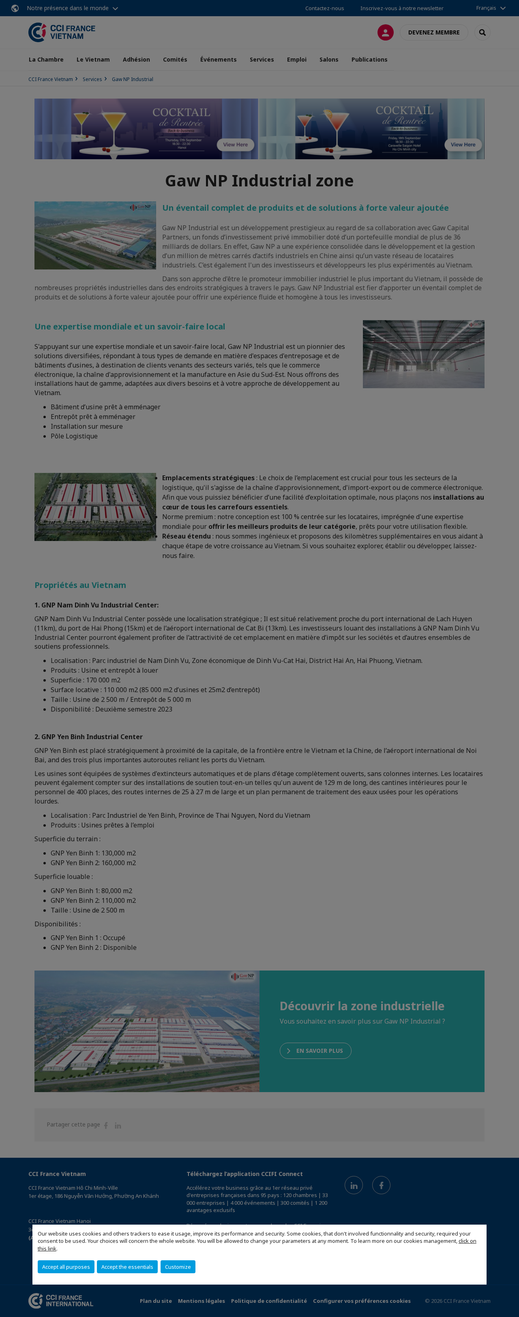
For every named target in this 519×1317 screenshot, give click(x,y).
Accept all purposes (66, 1266)
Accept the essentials (127, 1266)
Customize (178, 1266)
